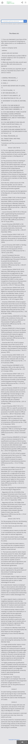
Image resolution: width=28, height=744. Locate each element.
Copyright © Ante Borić (14, 739)
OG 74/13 (17, 148)
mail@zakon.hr (21, 43)
